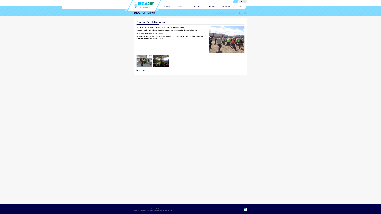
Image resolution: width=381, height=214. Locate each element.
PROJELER (149, 210)
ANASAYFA (167, 7)
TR (241, 1)
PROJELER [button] (197, 7)
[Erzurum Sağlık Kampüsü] (226, 39)
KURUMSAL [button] (181, 7)
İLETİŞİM (240, 7)
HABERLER (212, 7)
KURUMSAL (143, 210)
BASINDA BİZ (226, 7)
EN (244, 1)
